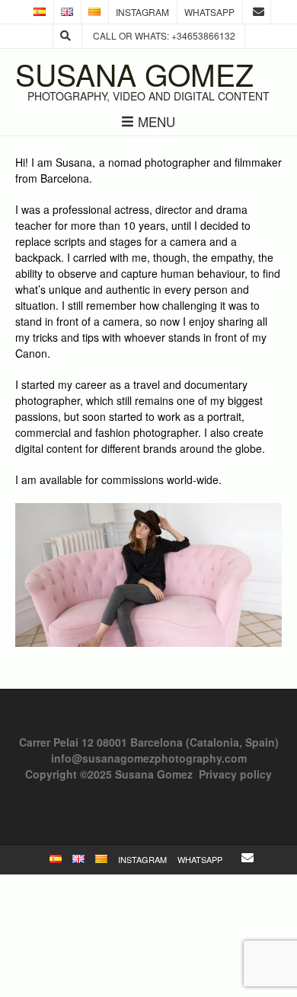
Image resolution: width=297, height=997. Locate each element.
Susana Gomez (134, 74)
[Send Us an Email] (258, 12)
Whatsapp (209, 11)
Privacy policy (235, 774)
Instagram (142, 11)
